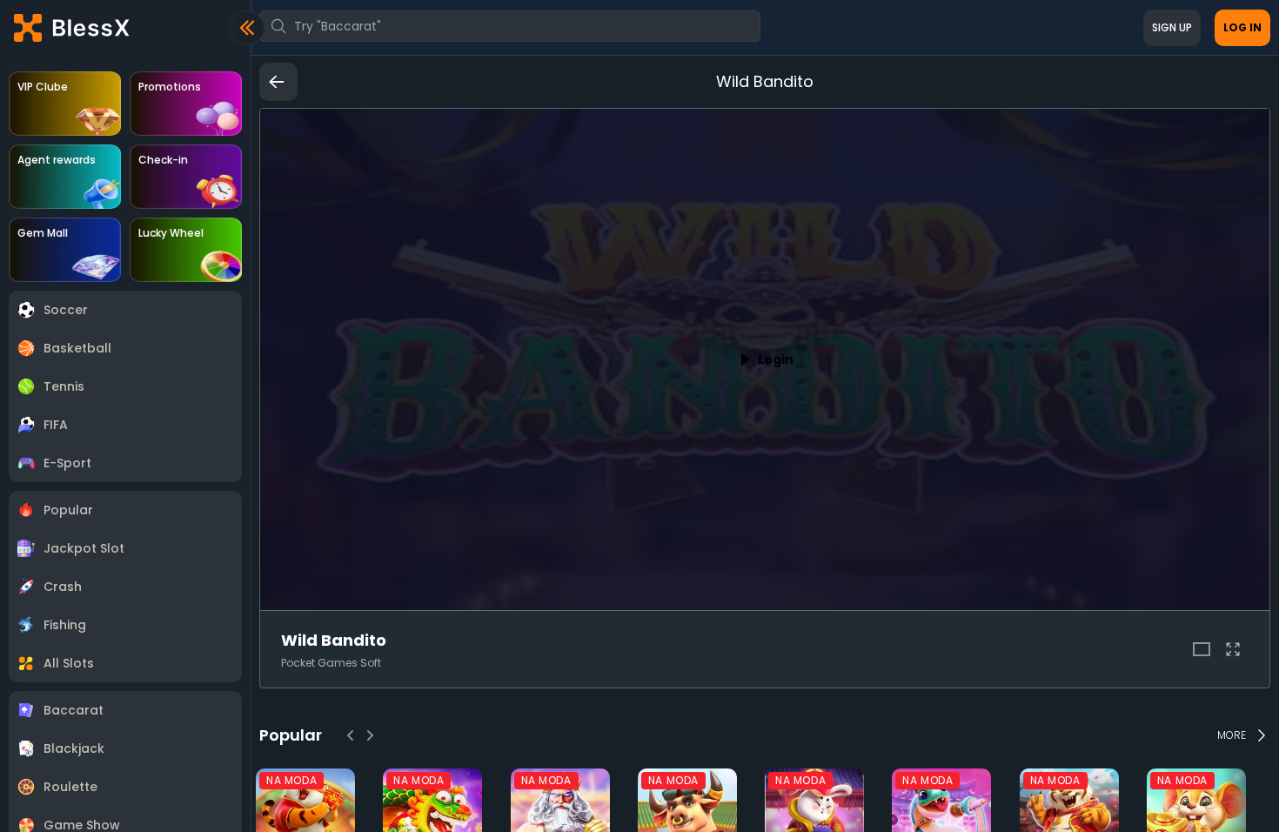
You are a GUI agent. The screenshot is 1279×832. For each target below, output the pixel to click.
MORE (1231, 735)
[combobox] (509, 26)
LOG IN (1242, 27)
